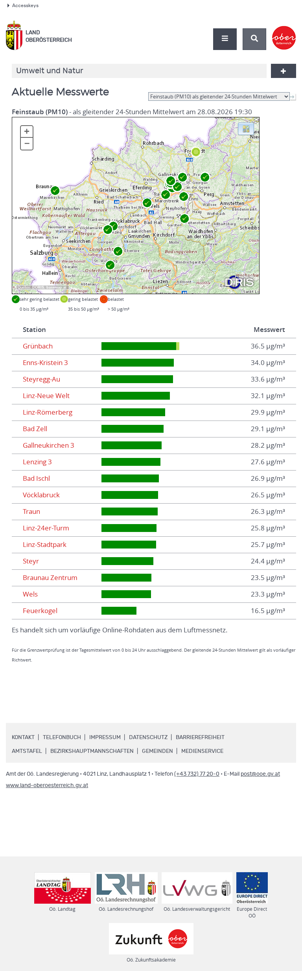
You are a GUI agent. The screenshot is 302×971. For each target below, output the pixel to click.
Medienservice (202, 751)
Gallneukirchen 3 (48, 445)
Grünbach (38, 346)
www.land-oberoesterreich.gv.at (47, 785)
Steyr (31, 561)
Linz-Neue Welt (46, 395)
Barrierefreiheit (200, 737)
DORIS (38, 287)
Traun (31, 511)
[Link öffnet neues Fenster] (284, 31)
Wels (30, 594)
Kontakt (23, 737)
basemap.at (56, 287)
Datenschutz (148, 737)
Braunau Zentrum (50, 577)
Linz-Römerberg (47, 412)
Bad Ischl (36, 478)
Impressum (105, 737)
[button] (246, 128)
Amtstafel (27, 751)
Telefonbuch (62, 737)
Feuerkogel (40, 610)
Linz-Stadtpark (44, 544)
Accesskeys (25, 5)
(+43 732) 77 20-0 (196, 774)
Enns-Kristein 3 (45, 362)
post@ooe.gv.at (260, 774)
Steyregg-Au (41, 379)
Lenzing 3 (37, 462)
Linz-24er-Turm (46, 528)
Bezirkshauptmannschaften (92, 751)
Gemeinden (157, 751)
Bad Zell (35, 428)
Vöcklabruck (41, 495)
